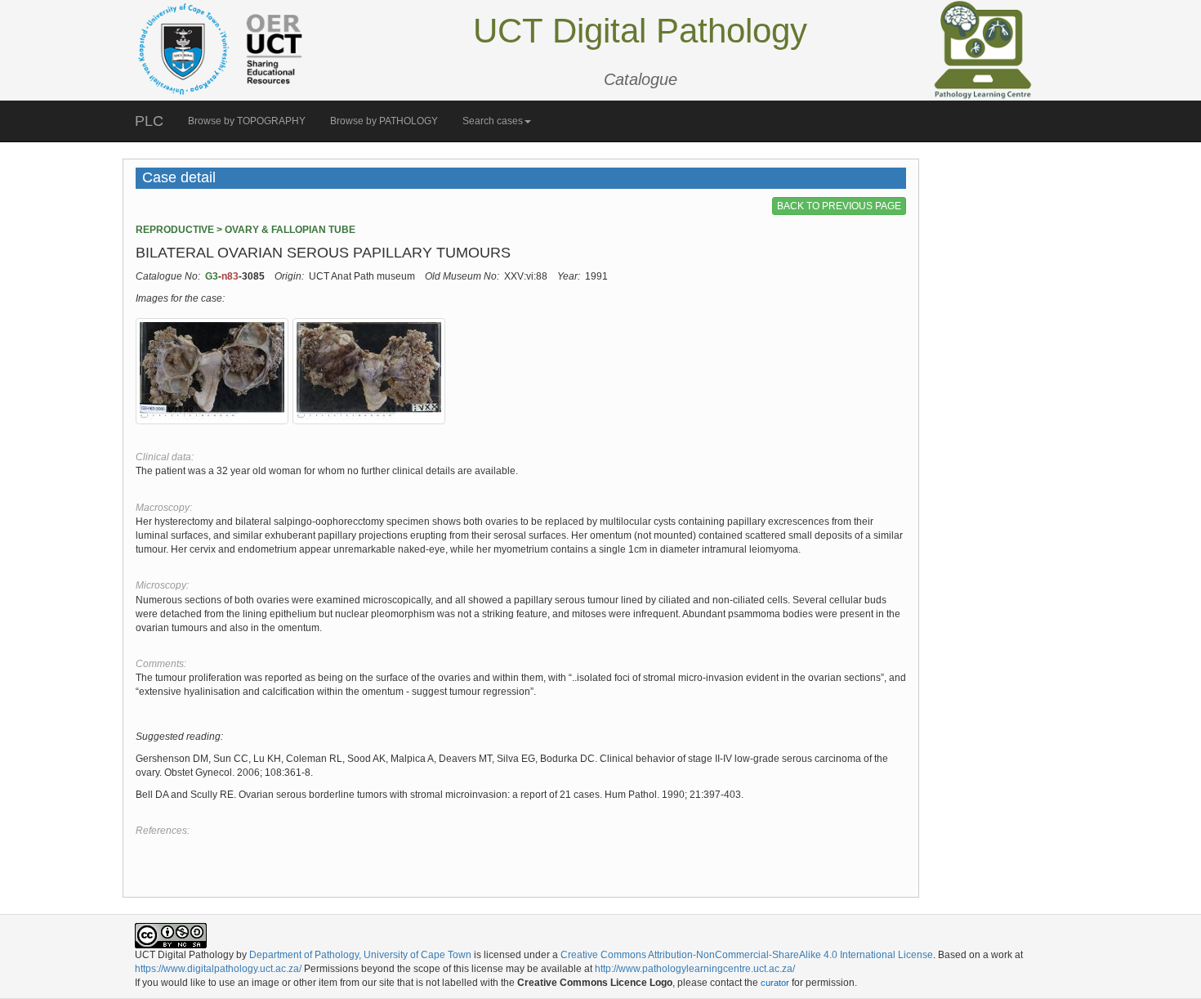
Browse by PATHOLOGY (384, 121)
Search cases (492, 121)
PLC (149, 121)
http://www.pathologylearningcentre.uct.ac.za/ (695, 968)
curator (775, 983)
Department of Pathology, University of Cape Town (360, 955)
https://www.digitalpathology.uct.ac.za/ (218, 968)
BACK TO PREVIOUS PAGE (839, 206)
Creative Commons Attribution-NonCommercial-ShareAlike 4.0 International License (746, 955)
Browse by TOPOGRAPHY (247, 121)
